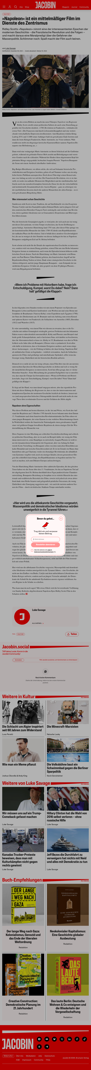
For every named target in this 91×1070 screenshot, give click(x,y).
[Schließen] (61, 518)
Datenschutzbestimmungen (44, 552)
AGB (49, 550)
